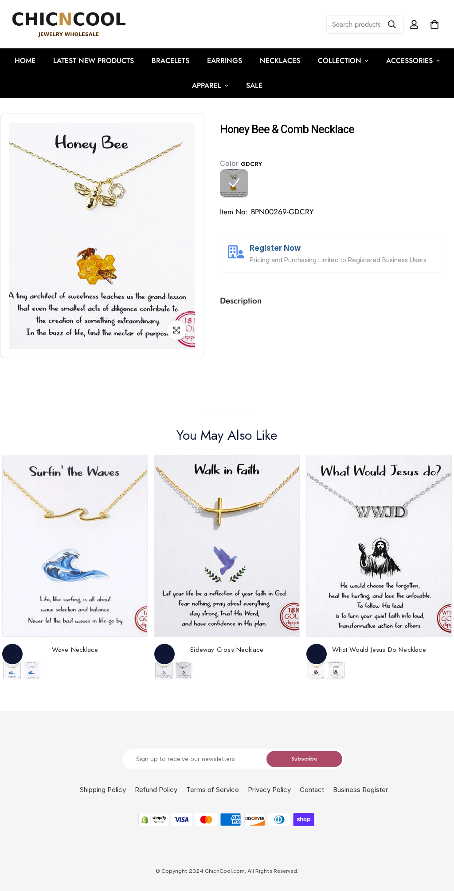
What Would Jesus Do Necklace (379, 649)
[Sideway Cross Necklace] (227, 546)
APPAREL (206, 85)
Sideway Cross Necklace (226, 649)
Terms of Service (212, 789)
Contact (312, 789)
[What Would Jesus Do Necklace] (379, 546)
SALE (254, 85)
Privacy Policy (269, 789)
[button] (434, 24)
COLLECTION (339, 60)
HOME (25, 60)
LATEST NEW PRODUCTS (93, 60)
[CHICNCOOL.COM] (69, 24)
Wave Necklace (75, 649)
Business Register (360, 789)
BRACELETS (170, 60)
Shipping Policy (103, 789)
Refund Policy (156, 789)
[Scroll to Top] (437, 842)
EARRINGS (224, 60)
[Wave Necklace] (75, 546)
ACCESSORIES (409, 60)
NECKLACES (280, 60)
